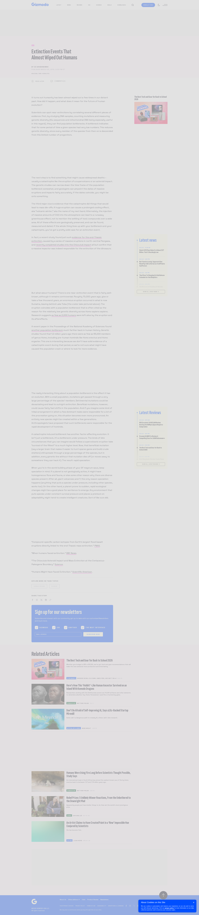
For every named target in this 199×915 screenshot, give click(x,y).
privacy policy (169, 908)
